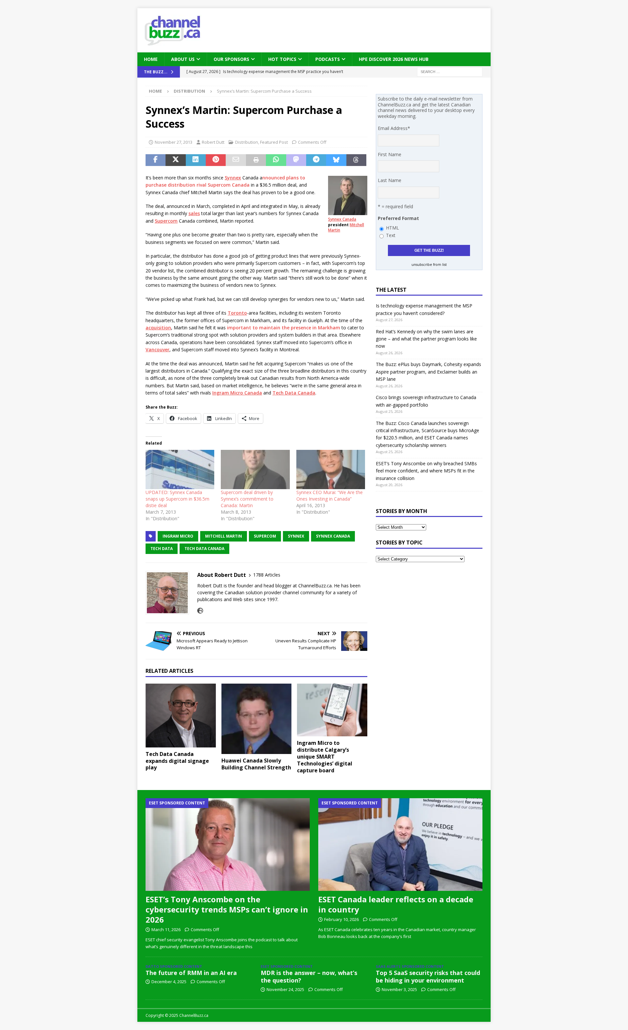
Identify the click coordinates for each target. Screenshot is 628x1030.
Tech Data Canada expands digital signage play (177, 760)
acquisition (158, 327)
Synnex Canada (342, 219)
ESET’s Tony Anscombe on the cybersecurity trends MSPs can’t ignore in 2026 (227, 909)
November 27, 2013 (173, 142)
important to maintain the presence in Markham (283, 327)
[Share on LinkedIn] (196, 160)
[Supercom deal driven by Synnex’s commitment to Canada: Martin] (255, 469)
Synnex (233, 178)
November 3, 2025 (399, 989)
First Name (389, 154)
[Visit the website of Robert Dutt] (200, 611)
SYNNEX (296, 536)
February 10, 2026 (341, 919)
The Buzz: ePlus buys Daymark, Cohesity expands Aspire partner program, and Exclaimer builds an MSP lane (428, 371)
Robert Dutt (213, 142)
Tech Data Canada (293, 393)
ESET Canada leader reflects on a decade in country (395, 904)
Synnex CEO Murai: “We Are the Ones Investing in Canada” (329, 495)
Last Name (389, 180)
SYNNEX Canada (333, 536)
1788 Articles (266, 575)
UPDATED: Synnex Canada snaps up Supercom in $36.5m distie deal (177, 498)
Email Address (394, 128)
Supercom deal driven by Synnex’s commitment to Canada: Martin (247, 498)
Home (151, 59)
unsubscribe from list (429, 264)
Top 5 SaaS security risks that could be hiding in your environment (428, 976)
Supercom (166, 221)
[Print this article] (256, 160)
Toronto (237, 313)
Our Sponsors (231, 59)
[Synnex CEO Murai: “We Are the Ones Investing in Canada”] (330, 469)
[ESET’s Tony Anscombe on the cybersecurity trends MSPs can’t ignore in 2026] (228, 844)
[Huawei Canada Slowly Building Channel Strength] (256, 719)
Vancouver (157, 349)
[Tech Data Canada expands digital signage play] (181, 715)
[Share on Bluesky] (336, 160)
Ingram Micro (178, 536)
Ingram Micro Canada (237, 393)
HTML (392, 228)
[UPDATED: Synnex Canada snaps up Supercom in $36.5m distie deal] (180, 469)
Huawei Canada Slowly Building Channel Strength (256, 764)
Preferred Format (398, 218)
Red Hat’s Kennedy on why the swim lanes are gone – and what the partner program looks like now (426, 338)
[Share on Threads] (356, 160)
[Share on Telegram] (316, 160)
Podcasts (327, 59)
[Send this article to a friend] (236, 160)
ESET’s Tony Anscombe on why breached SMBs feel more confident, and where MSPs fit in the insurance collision (426, 470)
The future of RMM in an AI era (191, 973)
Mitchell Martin (223, 536)
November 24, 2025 (285, 989)
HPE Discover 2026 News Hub (393, 59)
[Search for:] (449, 71)
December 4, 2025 (168, 981)
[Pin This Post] (216, 160)
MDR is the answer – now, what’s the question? (309, 976)
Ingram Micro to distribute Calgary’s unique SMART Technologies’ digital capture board (324, 756)
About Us (183, 59)
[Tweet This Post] (175, 160)
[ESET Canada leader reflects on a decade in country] (400, 844)
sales (194, 213)
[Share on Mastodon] (296, 160)
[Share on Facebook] (156, 160)
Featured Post (274, 142)
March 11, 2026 (166, 929)
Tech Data (161, 548)
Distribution (246, 142)
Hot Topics (282, 59)
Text (390, 235)
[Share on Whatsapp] (276, 160)
